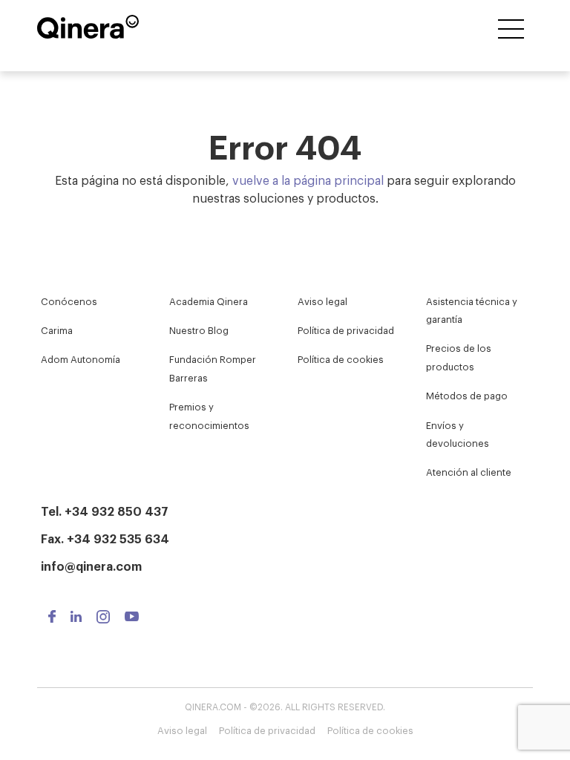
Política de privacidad (346, 330)
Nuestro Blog (199, 330)
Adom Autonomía (80, 359)
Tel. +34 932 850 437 (104, 510)
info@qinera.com (91, 565)
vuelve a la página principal (308, 179)
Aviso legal (322, 301)
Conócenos (69, 301)
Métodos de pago (467, 395)
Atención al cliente (468, 471)
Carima (57, 330)
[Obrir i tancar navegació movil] (511, 30)
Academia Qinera (208, 301)
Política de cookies (341, 359)
